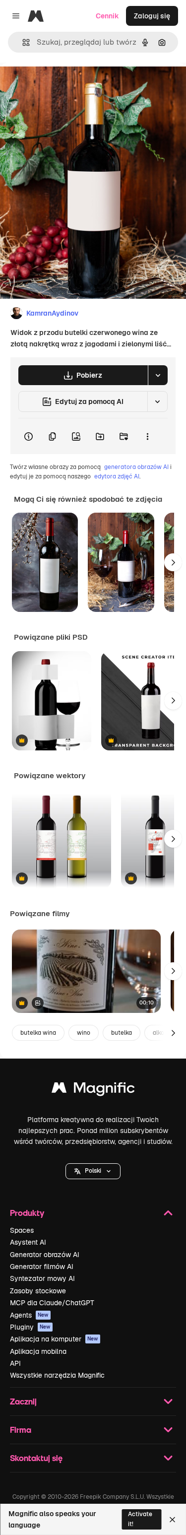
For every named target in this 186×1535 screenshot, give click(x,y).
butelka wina (38, 1033)
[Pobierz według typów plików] (158, 375)
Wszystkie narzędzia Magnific (57, 1375)
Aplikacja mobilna (38, 1351)
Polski (93, 1171)
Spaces (22, 1230)
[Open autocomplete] (22, 42)
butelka (121, 1033)
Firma (20, 1429)
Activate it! (140, 1519)
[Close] (172, 1520)
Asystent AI (28, 1242)
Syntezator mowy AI (42, 1278)
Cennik (107, 15)
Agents (29, 1315)
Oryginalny (68, 85)
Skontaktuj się (36, 1458)
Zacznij (23, 1401)
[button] (93, 1171)
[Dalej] (173, 562)
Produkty (27, 1212)
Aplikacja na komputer (54, 1339)
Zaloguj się (152, 15)
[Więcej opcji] (147, 436)
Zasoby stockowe (38, 1290)
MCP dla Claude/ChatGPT (52, 1302)
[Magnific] (93, 1090)
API (15, 1363)
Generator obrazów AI (44, 1254)
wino (83, 1033)
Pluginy (30, 1327)
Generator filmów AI (41, 1266)
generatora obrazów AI (136, 467)
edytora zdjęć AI (116, 476)
